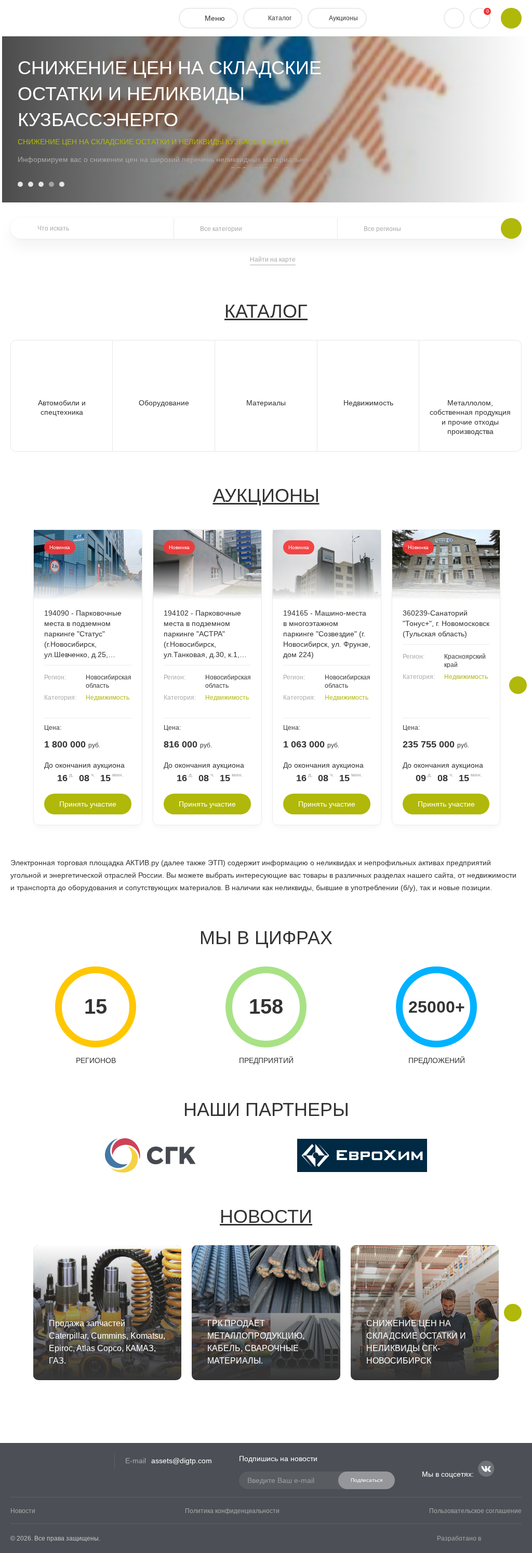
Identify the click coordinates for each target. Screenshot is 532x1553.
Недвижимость (107, 697)
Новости (266, 1216)
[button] (20, 184)
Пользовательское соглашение (475, 1511)
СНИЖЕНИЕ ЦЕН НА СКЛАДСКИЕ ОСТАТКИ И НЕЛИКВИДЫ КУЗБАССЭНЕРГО (152, 142)
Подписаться (366, 1480)
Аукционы (266, 495)
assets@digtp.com (181, 1460)
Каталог (266, 311)
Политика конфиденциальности (232, 1511)
